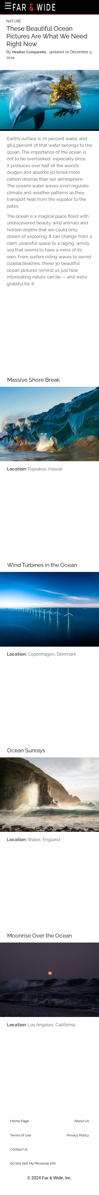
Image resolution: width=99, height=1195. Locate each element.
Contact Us (18, 1149)
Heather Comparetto (29, 52)
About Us (81, 1121)
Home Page (19, 1121)
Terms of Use (20, 1135)
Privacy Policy (78, 1135)
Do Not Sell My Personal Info (33, 1163)
